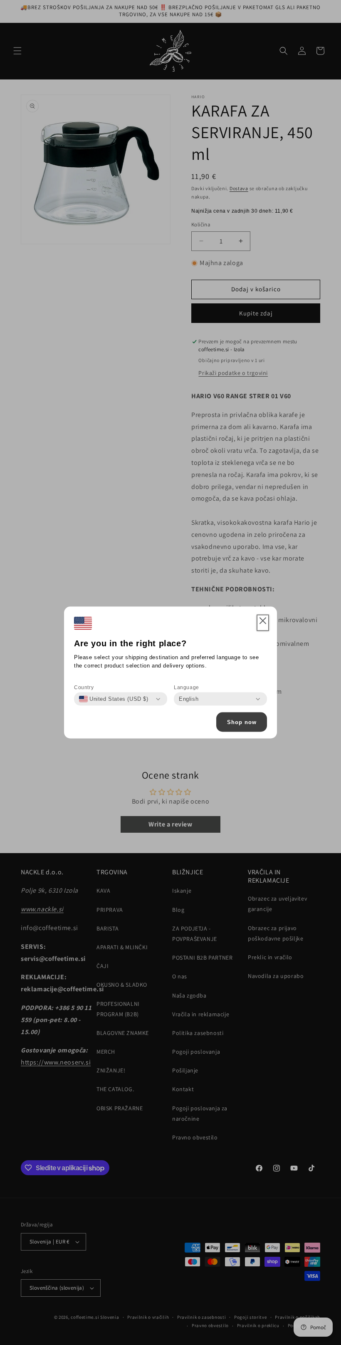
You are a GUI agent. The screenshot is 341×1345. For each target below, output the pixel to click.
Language (186, 687)
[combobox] (113, 699)
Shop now (242, 722)
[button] (263, 623)
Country (84, 687)
